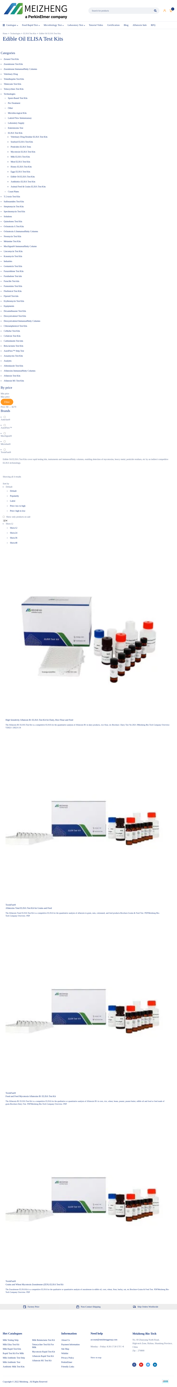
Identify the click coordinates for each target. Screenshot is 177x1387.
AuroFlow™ (6, 428)
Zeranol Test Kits (11, 59)
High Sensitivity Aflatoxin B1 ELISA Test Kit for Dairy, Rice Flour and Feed (39, 720)
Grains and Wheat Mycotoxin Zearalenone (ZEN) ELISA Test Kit (34, 1284)
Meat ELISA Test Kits (20, 162)
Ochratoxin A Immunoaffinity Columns (21, 231)
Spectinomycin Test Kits (14, 211)
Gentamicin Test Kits (13, 266)
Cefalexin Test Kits (12, 336)
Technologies (15, 33)
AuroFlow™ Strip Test (14, 351)
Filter (7, 402)
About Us (65, 1340)
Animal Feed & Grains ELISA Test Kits (28, 186)
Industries (8, 261)
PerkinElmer (66, 1362)
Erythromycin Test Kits (14, 301)
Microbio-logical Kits (17, 113)
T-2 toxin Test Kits (12, 196)
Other (10, 108)
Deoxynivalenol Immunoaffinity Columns (22, 321)
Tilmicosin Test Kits (12, 84)
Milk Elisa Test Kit (11, 1344)
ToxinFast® (6, 452)
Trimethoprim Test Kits (14, 79)
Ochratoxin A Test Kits (14, 226)
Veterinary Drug (11, 74)
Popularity (14, 496)
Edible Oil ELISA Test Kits (23, 176)
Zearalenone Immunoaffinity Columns (20, 69)
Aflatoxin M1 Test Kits (14, 381)
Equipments (9, 306)
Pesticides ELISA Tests (21, 147)
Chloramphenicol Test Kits (15, 326)
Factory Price (33, 1307)
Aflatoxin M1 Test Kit (41, 1360)
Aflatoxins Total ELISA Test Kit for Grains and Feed (29, 908)
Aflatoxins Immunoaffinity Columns (19, 371)
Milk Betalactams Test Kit (43, 1340)
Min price (5, 393)
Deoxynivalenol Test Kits (15, 316)
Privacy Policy (67, 1358)
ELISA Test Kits (29, 33)
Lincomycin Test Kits (13, 251)
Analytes (7, 361)
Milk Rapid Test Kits (12, 1349)
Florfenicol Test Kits (13, 291)
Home (5, 33)
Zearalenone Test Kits (13, 64)
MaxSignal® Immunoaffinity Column (20, 246)
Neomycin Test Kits (12, 236)
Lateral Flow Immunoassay (20, 118)
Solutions (8, 216)
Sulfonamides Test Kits (14, 201)
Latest (12, 501)
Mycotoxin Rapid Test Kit (43, 1351)
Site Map (65, 1349)
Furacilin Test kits (11, 281)
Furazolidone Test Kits (14, 271)
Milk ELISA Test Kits (20, 157)
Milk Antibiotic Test (11, 1362)
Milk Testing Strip (11, 1340)
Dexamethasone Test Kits (15, 311)
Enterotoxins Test (15, 128)
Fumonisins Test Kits (13, 286)
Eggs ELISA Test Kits (20, 171)
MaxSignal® (6, 436)
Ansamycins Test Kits (13, 356)
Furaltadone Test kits (13, 276)
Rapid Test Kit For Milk (13, 1353)
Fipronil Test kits (11, 296)
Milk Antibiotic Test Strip (14, 1358)
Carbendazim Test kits (13, 341)
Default (13, 491)
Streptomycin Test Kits (14, 206)
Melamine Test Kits (12, 241)
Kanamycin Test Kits (13, 256)
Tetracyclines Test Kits (14, 89)
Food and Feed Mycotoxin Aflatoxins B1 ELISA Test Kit (31, 1096)
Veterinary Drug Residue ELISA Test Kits (29, 137)
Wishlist (64, 1353)
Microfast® (6, 444)
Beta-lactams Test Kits (13, 346)
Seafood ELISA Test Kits (22, 142)
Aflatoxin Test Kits (12, 376)
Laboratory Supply (16, 123)
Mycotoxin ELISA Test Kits (23, 152)
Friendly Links (67, 1366)
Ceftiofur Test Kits (12, 331)
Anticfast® (5, 419)
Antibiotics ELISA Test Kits (23, 181)
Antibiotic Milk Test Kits (13, 1366)
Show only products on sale (18, 517)
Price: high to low (17, 511)
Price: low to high (17, 506)
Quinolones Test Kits (13, 221)
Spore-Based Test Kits (17, 98)
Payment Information (70, 1344)
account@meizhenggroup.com (104, 1339)
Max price (5, 397)
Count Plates (13, 191)
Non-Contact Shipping (91, 1307)
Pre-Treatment (14, 103)
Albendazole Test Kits (13, 366)
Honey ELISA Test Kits (21, 167)
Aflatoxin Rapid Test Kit (43, 1356)
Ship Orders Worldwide (147, 1307)
